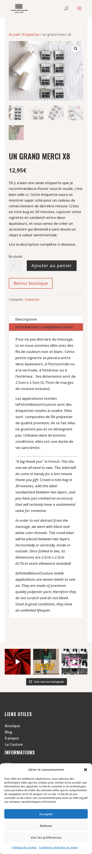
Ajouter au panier (51, 265)
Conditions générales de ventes (58, 847)
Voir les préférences (46, 837)
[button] (85, 770)
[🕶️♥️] (75, 662)
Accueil (14, 34)
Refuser (46, 826)
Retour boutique (30, 283)
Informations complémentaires (44, 327)
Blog (8, 732)
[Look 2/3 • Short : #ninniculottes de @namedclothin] (18, 662)
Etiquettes (31, 34)
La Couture (14, 744)
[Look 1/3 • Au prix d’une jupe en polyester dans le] (46, 662)
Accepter (46, 814)
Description (26, 319)
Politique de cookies (24, 847)
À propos (12, 738)
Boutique (12, 726)
